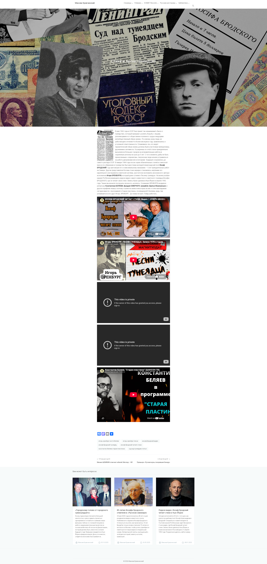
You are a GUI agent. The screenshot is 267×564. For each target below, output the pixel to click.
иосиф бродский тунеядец (108, 445)
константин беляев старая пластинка (112, 449)
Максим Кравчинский (85, 3)
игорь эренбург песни (130, 441)
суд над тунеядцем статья (138, 449)
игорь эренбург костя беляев (109, 441)
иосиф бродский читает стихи (131, 445)
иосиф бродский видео (150, 441)
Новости (133, 72)
